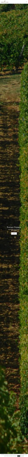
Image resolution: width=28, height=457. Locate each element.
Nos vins (14, 233)
